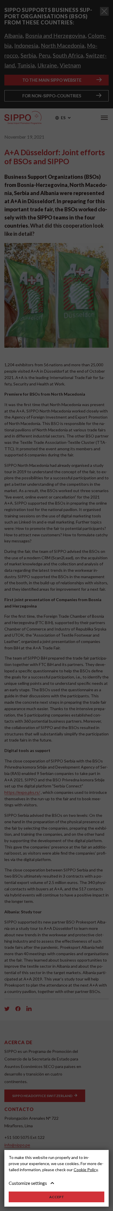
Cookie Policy (86, 1169)
